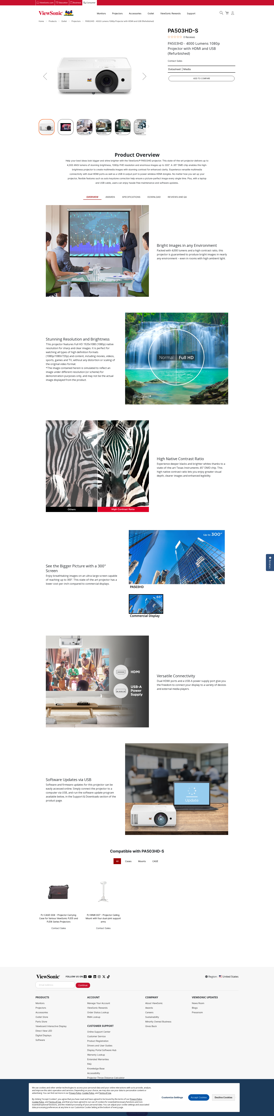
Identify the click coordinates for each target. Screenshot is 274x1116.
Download (154, 197)
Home (41, 21)
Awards (110, 197)
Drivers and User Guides (99, 1045)
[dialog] (137, 1097)
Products (53, 21)
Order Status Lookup (98, 1012)
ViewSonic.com (46, 2)
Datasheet (174, 69)
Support (191, 13)
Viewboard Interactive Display (51, 1026)
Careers (149, 1012)
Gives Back (151, 1026)
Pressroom (197, 1012)
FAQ (89, 1064)
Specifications (131, 197)
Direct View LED (44, 1030)
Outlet (151, 13)
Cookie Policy (88, 1093)
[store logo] (56, 13)
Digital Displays (43, 1035)
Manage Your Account (98, 1003)
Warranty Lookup (96, 1054)
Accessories (135, 13)
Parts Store (41, 1021)
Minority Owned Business (158, 1021)
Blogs (195, 1007)
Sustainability (152, 1017)
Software (40, 1040)
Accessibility (93, 1073)
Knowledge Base (95, 1068)
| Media (186, 69)
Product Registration (97, 1041)
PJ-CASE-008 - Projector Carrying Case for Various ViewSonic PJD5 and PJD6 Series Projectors (58, 918)
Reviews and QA (177, 197)
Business (77, 2)
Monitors (101, 13)
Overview (92, 197)
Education (63, 2)
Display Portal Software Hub (101, 1050)
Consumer (90, 2)
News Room (198, 1003)
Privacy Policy (75, 1093)
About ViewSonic (154, 1003)
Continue (83, 985)
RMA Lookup (93, 1017)
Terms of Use (105, 1093)
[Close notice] (235, 1098)
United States (230, 976)
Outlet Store (42, 1017)
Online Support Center (98, 1031)
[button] (45, 76)
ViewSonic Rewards (170, 13)
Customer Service (96, 1036)
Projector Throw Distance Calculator (105, 1077)
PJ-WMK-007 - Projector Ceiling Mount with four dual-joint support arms (103, 918)
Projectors (117, 13)
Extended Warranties (98, 1059)
